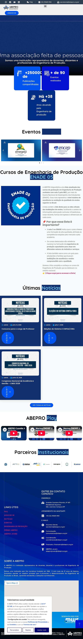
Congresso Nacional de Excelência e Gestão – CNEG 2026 (18, 382)
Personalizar (14, 630)
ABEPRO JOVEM (10, 534)
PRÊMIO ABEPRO (11, 530)
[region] (28, 615)
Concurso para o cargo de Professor (18, 329)
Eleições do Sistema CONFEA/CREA (59, 329)
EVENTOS (8, 523)
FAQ (6, 511)
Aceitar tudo (41, 630)
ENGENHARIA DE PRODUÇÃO (15, 526)
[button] (45, 6)
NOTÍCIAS (8, 519)
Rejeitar (28, 630)
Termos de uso (29, 625)
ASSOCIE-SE (9, 515)
